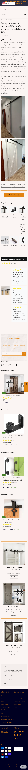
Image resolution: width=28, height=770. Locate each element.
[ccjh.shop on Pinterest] (15, 735)
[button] (7, 398)
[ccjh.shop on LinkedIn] (15, 738)
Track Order (17, 704)
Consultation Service (19, 701)
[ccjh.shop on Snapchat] (17, 735)
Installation (17, 696)
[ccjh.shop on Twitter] (23, 732)
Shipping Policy (5, 716)
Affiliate (16, 707)
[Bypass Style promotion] (14, 554)
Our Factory (4, 698)
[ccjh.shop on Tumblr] (23, 735)
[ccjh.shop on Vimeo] (17, 738)
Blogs (2, 701)
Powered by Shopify (13, 766)
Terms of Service (5, 707)
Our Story (4, 696)
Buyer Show (9, 19)
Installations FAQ (18, 698)
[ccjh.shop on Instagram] (15, 732)
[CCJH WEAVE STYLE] (14, 632)
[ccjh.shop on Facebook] (17, 732)
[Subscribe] (24, 354)
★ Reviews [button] (26, 386)
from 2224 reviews (16, 263)
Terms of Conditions (6, 722)
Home (2, 19)
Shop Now (14, 577)
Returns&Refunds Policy (7, 719)
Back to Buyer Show (15, 195)
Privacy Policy (5, 713)
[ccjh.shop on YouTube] (20, 732)
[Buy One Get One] (14, 594)
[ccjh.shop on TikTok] (20, 735)
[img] (6, 263)
